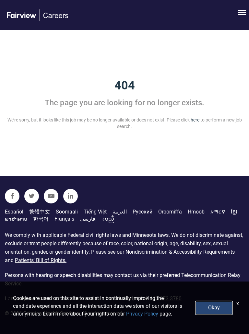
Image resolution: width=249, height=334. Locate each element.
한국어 (41, 219)
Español (14, 212)
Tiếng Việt (95, 212)
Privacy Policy (142, 314)
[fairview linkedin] (70, 196)
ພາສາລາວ (16, 219)
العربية (120, 212)
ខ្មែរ (234, 212)
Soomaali (67, 212)
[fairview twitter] (31, 196)
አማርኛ (217, 212)
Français (64, 219)
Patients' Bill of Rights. (40, 260)
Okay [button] (214, 308)
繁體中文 (39, 212)
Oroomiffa (170, 212)
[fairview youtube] (51, 196)
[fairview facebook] (12, 196)
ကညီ (108, 219)
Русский (142, 212)
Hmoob (196, 212)
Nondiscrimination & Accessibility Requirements (180, 252)
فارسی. (88, 219)
